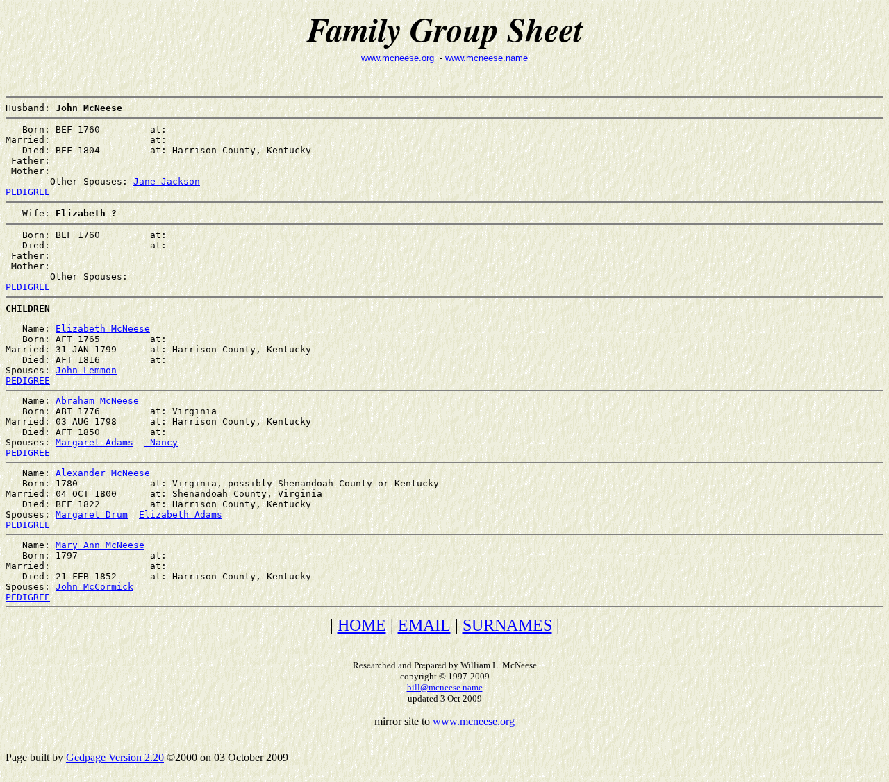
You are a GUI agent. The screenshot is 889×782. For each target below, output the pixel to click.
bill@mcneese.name (445, 687)
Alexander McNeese (103, 473)
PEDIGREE (28, 192)
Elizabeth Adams (180, 514)
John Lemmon (86, 370)
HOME (362, 625)
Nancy (161, 442)
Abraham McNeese (97, 401)
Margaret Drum (92, 514)
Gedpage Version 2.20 (115, 757)
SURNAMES (507, 625)
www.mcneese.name (486, 58)
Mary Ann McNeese (100, 545)
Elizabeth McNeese (103, 328)
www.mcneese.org (399, 58)
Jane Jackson (166, 181)
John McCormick (94, 586)
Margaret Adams (94, 442)
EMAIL (424, 625)
